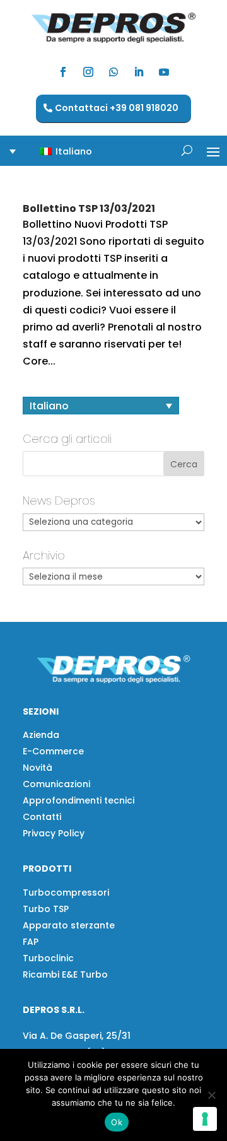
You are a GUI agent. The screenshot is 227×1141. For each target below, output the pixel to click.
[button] (58, 151)
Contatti (42, 816)
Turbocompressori (66, 892)
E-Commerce (53, 751)
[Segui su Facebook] (63, 72)
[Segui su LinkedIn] (139, 72)
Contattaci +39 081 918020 (116, 108)
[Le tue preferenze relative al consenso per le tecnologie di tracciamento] (205, 1119)
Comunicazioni (56, 784)
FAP (30, 941)
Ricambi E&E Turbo (65, 974)
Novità (37, 767)
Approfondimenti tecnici (78, 800)
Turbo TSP (46, 909)
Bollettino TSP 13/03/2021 (89, 208)
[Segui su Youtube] (164, 72)
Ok (116, 1122)
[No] (211, 1095)
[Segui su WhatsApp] (113, 72)
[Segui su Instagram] (88, 72)
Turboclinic (48, 958)
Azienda (41, 734)
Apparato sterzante (69, 925)
